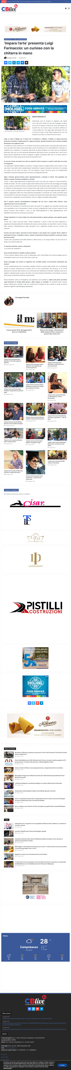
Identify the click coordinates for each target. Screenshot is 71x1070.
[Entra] (66, 9)
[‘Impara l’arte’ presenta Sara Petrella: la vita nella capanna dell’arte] (13, 352)
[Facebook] (5, 62)
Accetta (62, 1065)
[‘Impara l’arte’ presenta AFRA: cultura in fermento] (57, 454)
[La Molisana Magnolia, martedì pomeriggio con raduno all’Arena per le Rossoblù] (9, 785)
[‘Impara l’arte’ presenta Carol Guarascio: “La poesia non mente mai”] (35, 462)
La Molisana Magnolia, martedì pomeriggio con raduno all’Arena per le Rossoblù (38, 783)
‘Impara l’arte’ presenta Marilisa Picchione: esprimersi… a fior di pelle (57, 417)
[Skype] (18, 62)
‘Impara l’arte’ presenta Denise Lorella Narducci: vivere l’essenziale (56, 396)
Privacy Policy (5, 1059)
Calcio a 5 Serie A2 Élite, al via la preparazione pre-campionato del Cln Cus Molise (39, 768)
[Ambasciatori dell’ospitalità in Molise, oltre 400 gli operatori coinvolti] (9, 793)
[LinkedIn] (14, 62)
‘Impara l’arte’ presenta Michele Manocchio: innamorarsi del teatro (57, 443)
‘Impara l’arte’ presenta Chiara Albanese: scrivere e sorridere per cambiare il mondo (35, 386)
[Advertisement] (35, 19)
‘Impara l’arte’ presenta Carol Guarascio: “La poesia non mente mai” (34, 477)
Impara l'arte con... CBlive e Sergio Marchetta (15, 39)
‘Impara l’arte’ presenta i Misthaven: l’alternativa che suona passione (56, 364)
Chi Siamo (4, 1054)
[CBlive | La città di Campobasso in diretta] (9, 8)
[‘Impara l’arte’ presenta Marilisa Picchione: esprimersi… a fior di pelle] (57, 408)
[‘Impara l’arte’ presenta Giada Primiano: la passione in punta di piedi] (13, 379)
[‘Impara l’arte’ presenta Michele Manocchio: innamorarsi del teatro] (57, 434)
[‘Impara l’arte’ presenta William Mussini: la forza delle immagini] (13, 411)
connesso (13, 494)
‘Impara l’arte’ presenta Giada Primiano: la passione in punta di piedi (13, 390)
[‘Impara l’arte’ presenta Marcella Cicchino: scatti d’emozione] (13, 459)
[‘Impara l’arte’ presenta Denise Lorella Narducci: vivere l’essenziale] (57, 382)
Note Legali (4, 1057)
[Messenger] (22, 62)
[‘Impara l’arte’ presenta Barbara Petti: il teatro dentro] (13, 433)
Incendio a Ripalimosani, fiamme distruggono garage (30, 831)
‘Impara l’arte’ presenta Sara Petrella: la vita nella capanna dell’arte (12, 361)
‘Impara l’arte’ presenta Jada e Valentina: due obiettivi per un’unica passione (34, 366)
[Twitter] (10, 62)
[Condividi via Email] (26, 62)
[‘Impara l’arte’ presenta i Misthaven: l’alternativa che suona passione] (57, 353)
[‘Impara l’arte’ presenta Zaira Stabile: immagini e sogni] (35, 433)
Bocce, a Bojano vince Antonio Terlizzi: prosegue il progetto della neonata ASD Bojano (40, 806)
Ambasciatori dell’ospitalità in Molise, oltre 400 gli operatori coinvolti (35, 791)
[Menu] (69, 9)
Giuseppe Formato (11, 58)
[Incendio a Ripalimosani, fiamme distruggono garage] (9, 833)
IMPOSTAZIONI (7, 1068)
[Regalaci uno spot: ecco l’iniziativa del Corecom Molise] (9, 856)
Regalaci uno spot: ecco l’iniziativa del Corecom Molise (31, 854)
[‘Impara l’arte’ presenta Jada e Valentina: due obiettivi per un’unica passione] (35, 354)
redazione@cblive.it (11, 1048)
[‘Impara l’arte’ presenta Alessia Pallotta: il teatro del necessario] (35, 409)
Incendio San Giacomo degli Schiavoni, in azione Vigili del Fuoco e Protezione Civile (29, 1)
